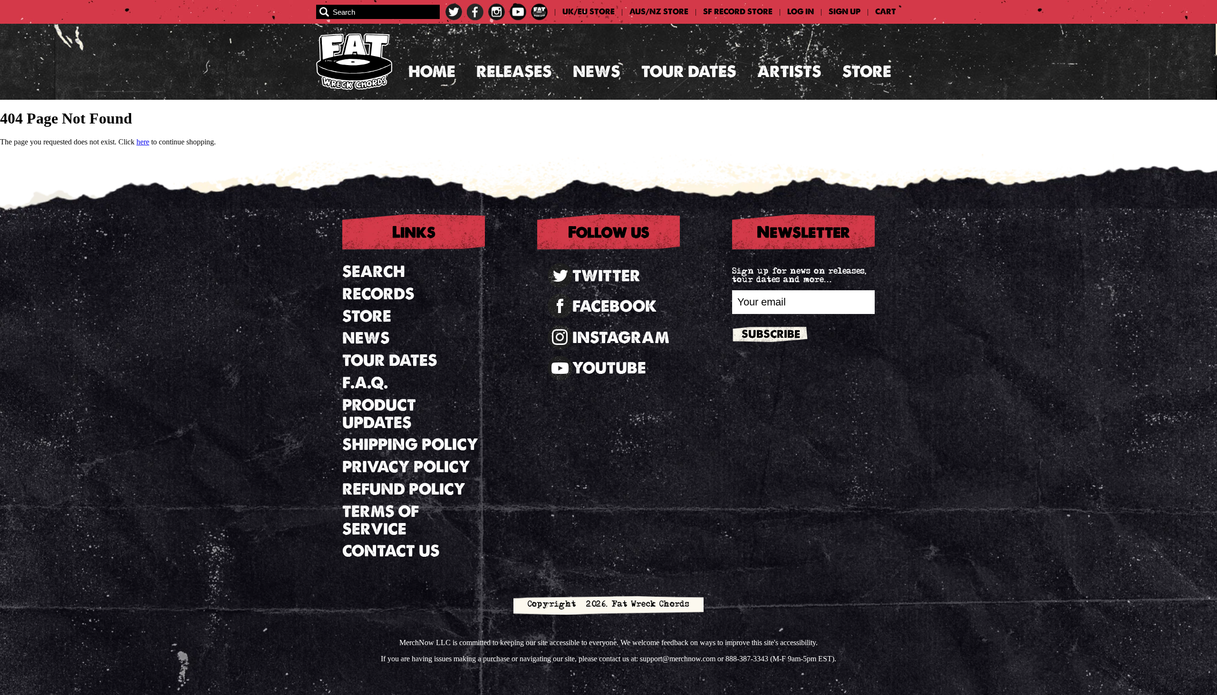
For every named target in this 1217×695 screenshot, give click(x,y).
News (596, 71)
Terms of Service (380, 520)
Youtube (609, 368)
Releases (514, 71)
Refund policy (403, 489)
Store (866, 71)
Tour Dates (688, 71)
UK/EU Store (588, 12)
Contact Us (391, 551)
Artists (789, 71)
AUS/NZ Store (658, 12)
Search (373, 271)
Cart (885, 12)
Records (378, 294)
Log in (800, 12)
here (142, 142)
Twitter (606, 276)
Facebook (614, 306)
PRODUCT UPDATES (379, 413)
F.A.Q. (365, 382)
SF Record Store (738, 12)
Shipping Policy (410, 444)
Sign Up (844, 12)
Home (431, 71)
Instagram (620, 337)
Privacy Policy (406, 466)
